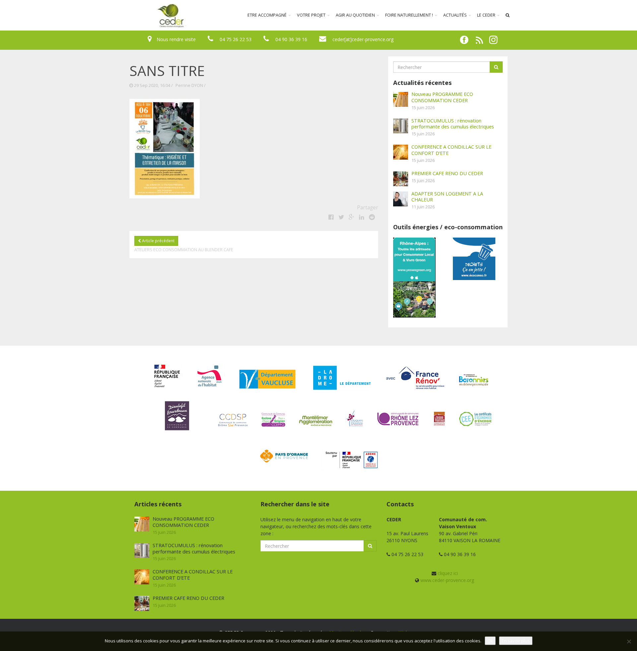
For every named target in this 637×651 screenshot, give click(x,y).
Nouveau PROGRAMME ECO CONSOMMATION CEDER (442, 97)
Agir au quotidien (356, 15)
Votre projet (311, 15)
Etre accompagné (268, 15)
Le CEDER (486, 15)
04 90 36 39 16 (291, 39)
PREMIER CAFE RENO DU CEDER (447, 173)
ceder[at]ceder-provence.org (362, 39)
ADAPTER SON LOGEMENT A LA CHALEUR (447, 196)
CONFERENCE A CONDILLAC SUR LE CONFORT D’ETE (451, 149)
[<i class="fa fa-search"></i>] (508, 15)
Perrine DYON (189, 85)
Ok (490, 641)
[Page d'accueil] (127, 15)
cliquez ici (448, 573)
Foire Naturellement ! (409, 15)
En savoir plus (516, 641)
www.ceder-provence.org (447, 580)
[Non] (628, 641)
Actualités (455, 15)
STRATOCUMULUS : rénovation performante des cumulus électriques (452, 123)
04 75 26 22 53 (235, 39)
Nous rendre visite (176, 39)
